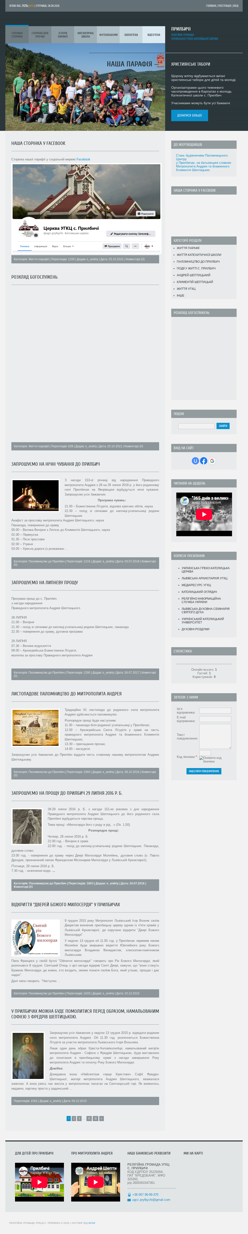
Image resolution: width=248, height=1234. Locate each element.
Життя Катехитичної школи (199, 255)
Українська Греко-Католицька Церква (206, 569)
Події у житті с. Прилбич (196, 268)
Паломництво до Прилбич (46, 561)
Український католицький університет (203, 620)
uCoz (91, 1223)
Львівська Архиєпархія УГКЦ (204, 578)
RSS (32, 6)
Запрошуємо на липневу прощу (44, 582)
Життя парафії (39, 259)
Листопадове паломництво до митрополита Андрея (66, 694)
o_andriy (92, 259)
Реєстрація (224, 6)
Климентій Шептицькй (195, 282)
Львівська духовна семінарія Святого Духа (206, 610)
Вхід (236, 6)
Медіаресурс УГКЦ (196, 585)
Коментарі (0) (135, 259)
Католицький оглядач (199, 592)
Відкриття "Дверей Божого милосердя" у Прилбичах (65, 904)
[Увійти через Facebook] (203, 460)
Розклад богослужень (34, 277)
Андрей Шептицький (193, 275)
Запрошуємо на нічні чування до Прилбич (55, 464)
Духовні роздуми (195, 629)
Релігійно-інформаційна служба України (201, 600)
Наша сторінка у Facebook (38, 143)
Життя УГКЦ (186, 289)
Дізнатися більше (189, 115)
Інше (180, 295)
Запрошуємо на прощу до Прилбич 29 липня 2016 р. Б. (66, 793)
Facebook (83, 159)
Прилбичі (181, 29)
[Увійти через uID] (195, 460)
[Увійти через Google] (212, 461)
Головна (211, 6)
